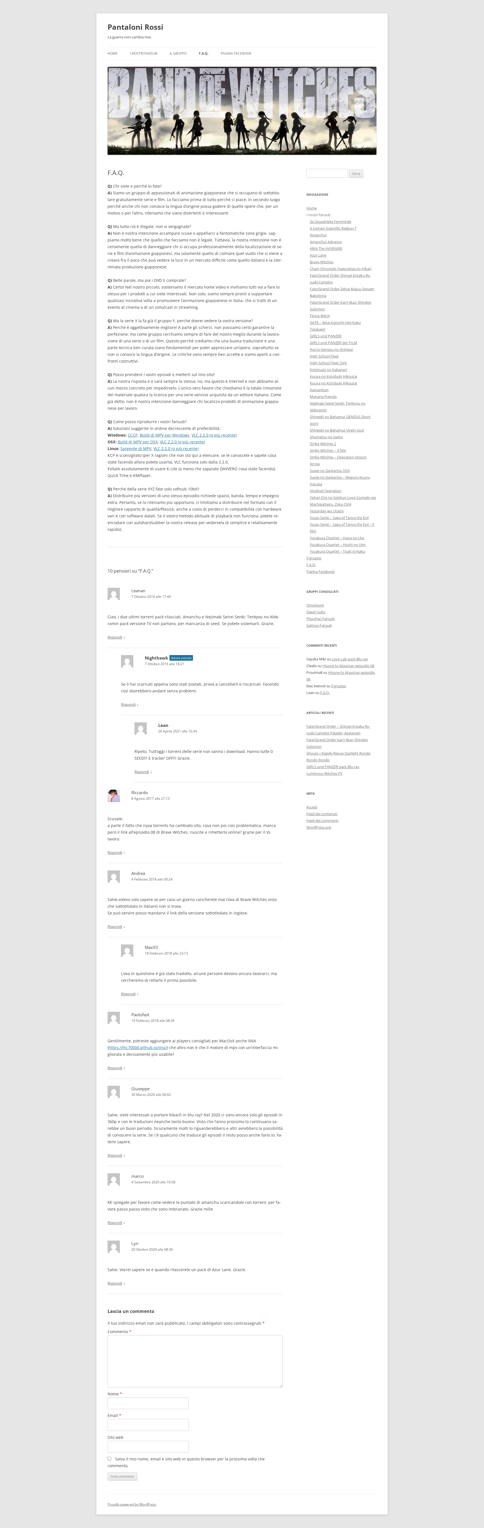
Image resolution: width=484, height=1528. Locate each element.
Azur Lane (318, 255)
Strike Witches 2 (323, 443)
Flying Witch (320, 315)
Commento (119, 1331)
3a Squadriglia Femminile (330, 221)
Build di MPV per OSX (138, 441)
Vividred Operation (325, 490)
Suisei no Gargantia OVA (330, 470)
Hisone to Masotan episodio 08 (348, 665)
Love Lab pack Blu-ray (350, 659)
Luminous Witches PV (324, 773)
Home (113, 53)
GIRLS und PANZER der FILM (333, 342)
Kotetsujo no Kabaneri (328, 369)
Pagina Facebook (236, 53)
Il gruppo (178, 53)
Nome (115, 1393)
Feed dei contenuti (322, 813)
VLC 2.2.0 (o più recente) (214, 435)
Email (114, 1415)
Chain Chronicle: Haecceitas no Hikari (340, 268)
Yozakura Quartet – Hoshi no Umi (338, 544)
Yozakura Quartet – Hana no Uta (337, 537)
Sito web (116, 1437)
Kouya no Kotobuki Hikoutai (333, 376)
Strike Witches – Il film (328, 450)
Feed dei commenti (322, 820)
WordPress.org (318, 827)
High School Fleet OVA (328, 362)
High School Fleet (324, 356)
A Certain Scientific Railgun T (333, 228)
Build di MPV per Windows (164, 435)
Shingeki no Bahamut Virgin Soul (337, 430)
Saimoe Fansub (319, 625)
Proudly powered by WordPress (132, 1504)
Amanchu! (318, 235)
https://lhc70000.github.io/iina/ (138, 1047)
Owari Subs (315, 611)
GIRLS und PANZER (325, 335)
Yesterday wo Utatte (327, 510)
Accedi (311, 807)
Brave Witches (321, 261)
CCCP (133, 435)
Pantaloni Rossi (135, 27)
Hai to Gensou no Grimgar (331, 349)
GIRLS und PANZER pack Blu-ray (332, 766)
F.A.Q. (203, 53)
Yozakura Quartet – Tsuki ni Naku (337, 551)
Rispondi (115, 637)
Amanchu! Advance (326, 241)
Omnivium (315, 605)
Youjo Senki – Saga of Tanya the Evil (339, 517)
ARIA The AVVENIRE (326, 248)
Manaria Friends (323, 396)
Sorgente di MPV (135, 448)
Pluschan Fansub (320, 618)
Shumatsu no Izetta (326, 436)
